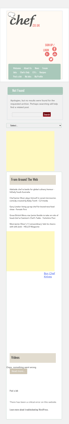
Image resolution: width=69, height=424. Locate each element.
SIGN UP (49, 45)
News (37, 68)
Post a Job (17, 76)
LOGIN (46, 50)
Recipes (42, 72)
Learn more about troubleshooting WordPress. (29, 409)
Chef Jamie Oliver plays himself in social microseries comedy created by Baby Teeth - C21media (33, 199)
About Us (28, 68)
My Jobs (28, 76)
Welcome (17, 68)
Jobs (15, 72)
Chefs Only (24, 72)
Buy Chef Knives (49, 275)
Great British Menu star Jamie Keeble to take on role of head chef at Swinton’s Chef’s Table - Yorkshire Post (34, 216)
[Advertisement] (30, 151)
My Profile (38, 76)
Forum (45, 68)
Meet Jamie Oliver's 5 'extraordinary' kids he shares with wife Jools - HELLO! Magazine (33, 225)
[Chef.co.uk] (54, 50)
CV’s (34, 72)
